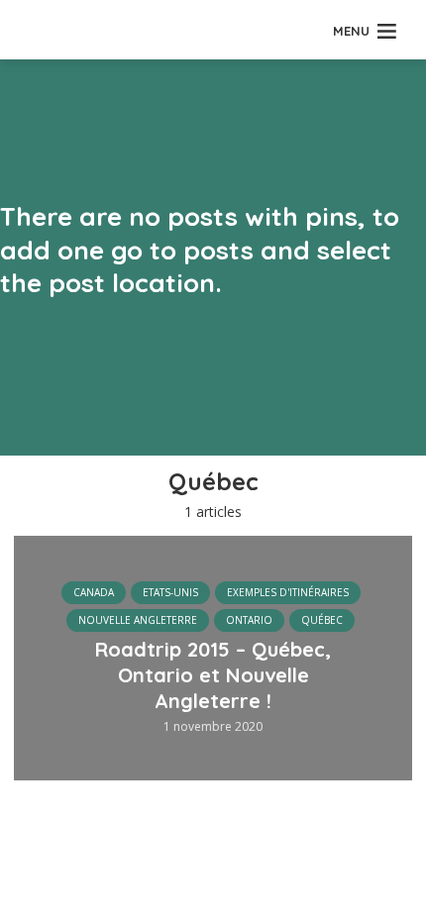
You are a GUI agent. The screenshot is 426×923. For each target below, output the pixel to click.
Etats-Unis (170, 592)
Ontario (249, 620)
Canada (93, 592)
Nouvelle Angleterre (137, 620)
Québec (322, 620)
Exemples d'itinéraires (288, 592)
